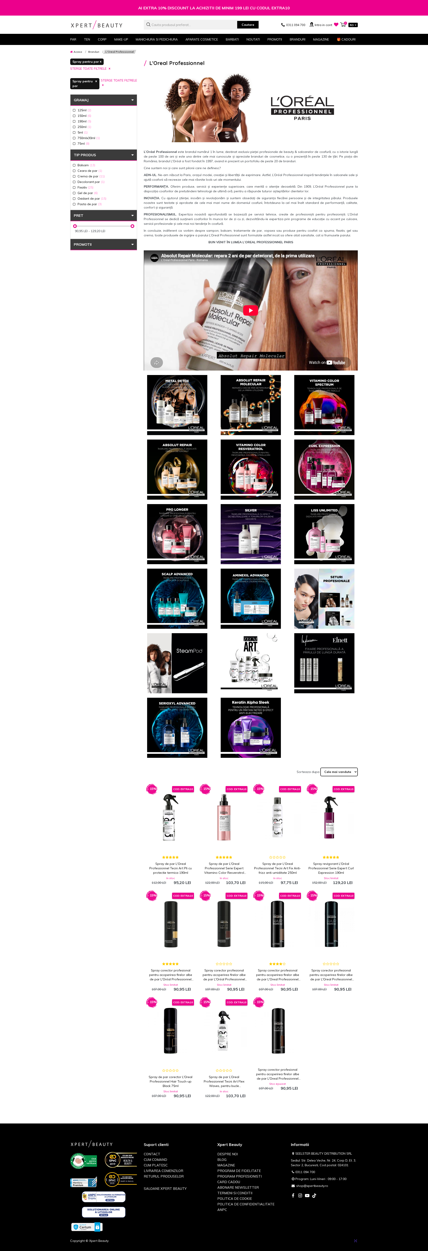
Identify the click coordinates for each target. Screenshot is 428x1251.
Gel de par (88, 193)
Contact (152, 1154)
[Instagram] (300, 1196)
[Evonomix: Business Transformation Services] (355, 1241)
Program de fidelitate (239, 1171)
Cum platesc (156, 1165)
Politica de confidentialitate (245, 1204)
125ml (84, 110)
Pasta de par (90, 204)
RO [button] (352, 25)
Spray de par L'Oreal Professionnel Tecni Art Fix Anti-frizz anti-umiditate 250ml (277, 868)
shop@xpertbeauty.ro (312, 1186)
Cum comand (155, 1160)
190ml (84, 121)
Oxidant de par (92, 198)
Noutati (253, 39)
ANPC (222, 1210)
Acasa (78, 51)
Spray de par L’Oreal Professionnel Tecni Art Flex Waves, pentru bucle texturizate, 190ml (224, 1081)
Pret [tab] (78, 215)
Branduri (297, 39)
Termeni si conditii (234, 1193)
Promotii (275, 39)
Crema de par (91, 176)
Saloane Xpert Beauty (165, 1188)
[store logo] (103, 24)
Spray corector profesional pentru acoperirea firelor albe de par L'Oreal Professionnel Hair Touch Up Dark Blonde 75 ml (277, 974)
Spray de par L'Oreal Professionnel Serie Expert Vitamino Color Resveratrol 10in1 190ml (224, 868)
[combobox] (202, 25)
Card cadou (228, 1182)
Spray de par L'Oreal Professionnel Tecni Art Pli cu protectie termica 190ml (170, 868)
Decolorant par (91, 182)
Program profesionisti (239, 1176)
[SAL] (104, 1198)
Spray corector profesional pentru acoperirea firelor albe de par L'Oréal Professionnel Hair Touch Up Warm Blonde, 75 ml (170, 974)
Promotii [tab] (83, 244)
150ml (84, 116)
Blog (221, 1160)
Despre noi (227, 1154)
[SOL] (104, 1213)
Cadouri (346, 39)
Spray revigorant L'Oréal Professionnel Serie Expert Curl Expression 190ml (331, 868)
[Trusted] (83, 1162)
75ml (83, 143)
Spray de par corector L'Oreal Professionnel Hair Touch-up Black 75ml (170, 1081)
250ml (84, 127)
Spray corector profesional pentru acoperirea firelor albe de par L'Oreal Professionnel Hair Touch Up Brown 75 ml (277, 1074)
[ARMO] (83, 1182)
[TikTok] (314, 1196)
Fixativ (85, 187)
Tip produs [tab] (85, 155)
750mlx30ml (89, 138)
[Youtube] (307, 1196)
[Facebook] (293, 1196)
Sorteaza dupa (308, 772)
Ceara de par (90, 170)
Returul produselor (164, 1176)
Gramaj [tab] (81, 100)
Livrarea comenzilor (163, 1171)
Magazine (321, 39)
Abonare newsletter (238, 1187)
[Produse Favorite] (336, 24)
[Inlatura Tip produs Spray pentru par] (87, 62)
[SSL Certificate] (87, 1227)
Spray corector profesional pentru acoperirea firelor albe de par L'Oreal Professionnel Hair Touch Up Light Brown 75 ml (331, 974)
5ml (83, 132)
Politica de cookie (234, 1198)
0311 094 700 (305, 1172)
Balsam (86, 165)
